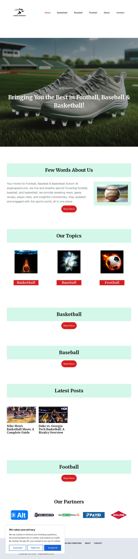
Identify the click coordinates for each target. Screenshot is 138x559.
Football (93, 12)
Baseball (78, 12)
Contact (120, 12)
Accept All (52, 548)
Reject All (35, 548)
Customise (17, 548)
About (107, 12)
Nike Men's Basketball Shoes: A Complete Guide (20, 429)
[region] (35, 539)
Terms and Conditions (71, 543)
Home (47, 12)
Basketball (62, 12)
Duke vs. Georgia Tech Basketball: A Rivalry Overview (51, 429)
